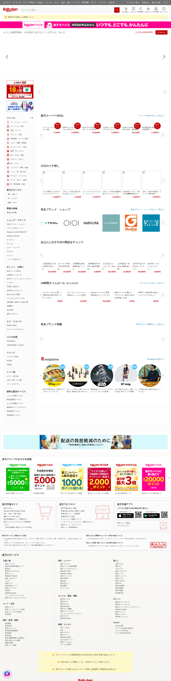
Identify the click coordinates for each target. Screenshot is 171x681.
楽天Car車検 (119, 609)
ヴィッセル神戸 (65, 668)
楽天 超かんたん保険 (12, 664)
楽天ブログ (64, 639)
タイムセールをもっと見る (151, 283)
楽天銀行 (8, 647)
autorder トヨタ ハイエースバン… (153, 266)
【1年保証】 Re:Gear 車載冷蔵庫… (123, 266)
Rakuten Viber (65, 642)
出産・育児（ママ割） (15, 380)
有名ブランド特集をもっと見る (149, 324)
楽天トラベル (65, 587)
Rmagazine (11, 341)
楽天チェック (120, 635)
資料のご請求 (79, 511)
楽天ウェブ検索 (65, 632)
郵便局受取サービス (14, 399)
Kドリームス (64, 611)
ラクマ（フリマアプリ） (16, 329)
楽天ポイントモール (122, 628)
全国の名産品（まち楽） (16, 345)
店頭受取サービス (13, 411)
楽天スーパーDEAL (14, 271)
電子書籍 (85, 2)
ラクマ (93, 2)
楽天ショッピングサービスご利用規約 (17, 522)
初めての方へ (8, 508)
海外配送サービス (13, 415)
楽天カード (9, 630)
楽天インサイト (121, 637)
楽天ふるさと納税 (13, 294)
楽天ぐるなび (120, 604)
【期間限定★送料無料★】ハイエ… (79, 266)
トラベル (48, 2)
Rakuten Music (65, 661)
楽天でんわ (64, 627)
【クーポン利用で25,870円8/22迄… (64, 266)
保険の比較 (9, 666)
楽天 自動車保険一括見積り (15, 661)
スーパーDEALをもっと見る (150, 116)
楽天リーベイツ (10, 611)
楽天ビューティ (121, 599)
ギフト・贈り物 (12, 376)
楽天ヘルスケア (121, 594)
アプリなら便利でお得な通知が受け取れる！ (133, 508)
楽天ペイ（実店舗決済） (69, 527)
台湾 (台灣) (119, 649)
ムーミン (10, 255)
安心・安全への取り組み (12, 514)
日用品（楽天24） (13, 286)
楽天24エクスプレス (14, 290)
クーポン (10, 283)
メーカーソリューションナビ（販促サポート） (77, 522)
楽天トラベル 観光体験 (68, 589)
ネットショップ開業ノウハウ (71, 519)
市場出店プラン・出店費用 (70, 514)
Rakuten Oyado (66, 597)
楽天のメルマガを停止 (24, 527)
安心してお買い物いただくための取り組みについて (104, 543)
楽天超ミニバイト (121, 640)
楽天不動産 (119, 614)
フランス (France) (121, 654)
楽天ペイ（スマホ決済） (14, 635)
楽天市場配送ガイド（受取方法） (16, 519)
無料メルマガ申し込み (12, 516)
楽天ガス (118, 589)
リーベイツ (102, 2)
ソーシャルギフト (13, 384)
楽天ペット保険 (10, 668)
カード (56, 2)
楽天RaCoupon (10, 616)
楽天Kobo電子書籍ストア (14, 589)
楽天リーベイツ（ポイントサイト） (20, 279)
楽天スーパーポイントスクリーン (127, 630)
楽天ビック (9, 597)
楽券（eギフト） (13, 314)
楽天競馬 (63, 609)
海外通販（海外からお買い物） (18, 302)
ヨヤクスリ (119, 592)
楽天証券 (8, 649)
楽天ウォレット (10, 651)
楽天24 (111, 2)
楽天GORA (64, 602)
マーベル (10, 244)
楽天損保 (8, 656)
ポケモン (10, 251)
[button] (134, 10)
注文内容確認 (10, 527)
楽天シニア (119, 597)
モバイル (6, 2)
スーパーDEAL (29, 2)
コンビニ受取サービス (15, 396)
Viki (61, 653)
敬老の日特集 (12, 212)
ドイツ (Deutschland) (123, 656)
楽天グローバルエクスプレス (15, 621)
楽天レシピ (119, 602)
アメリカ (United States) (124, 651)
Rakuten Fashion (13, 236)
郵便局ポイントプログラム (16, 407)
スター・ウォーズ (13, 248)
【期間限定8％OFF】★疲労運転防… (94, 266)
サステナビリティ (123, 526)
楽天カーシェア (65, 599)
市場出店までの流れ (68, 516)
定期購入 (10, 306)
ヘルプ (165, 2)
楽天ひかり (64, 625)
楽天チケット (65, 658)
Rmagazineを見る (154, 359)
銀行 (69, 2)
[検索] (117, 10)
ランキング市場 (12, 357)
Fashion (40, 2)
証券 (63, 2)
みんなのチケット (66, 663)
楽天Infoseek (65, 630)
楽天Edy (8, 637)
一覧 (31, 118)
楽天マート (9, 607)
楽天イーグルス (65, 665)
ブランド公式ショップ (15, 228)
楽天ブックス (10, 587)
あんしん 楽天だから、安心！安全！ (158, 545)
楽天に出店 (156, 2)
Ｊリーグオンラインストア (14, 619)
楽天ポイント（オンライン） (71, 525)
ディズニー (11, 240)
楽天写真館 (119, 611)
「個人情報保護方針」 (37, 545)
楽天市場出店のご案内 (69, 508)
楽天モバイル (65, 622)
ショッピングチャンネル (16, 298)
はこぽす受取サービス (15, 403)
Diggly (9, 364)
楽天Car (118, 607)
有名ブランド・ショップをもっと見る (146, 209)
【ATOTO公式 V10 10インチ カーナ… (138, 266)
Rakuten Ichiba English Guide (14, 511)
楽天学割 (10, 310)
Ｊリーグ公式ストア (14, 259)
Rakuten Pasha (121, 633)
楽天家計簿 (119, 616)
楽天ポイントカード (122, 625)
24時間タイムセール (14, 275)
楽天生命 (8, 659)
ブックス (76, 2)
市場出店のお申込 (67, 511)
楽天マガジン (65, 656)
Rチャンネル (64, 651)
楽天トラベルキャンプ (68, 592)
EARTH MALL (12, 325)
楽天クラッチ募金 (123, 523)
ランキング (16, 2)
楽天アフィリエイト (67, 634)
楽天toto (63, 604)
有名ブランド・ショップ (16, 224)
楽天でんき (119, 587)
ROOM (9, 361)
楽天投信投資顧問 (11, 654)
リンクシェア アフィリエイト (70, 637)
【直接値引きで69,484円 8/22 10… (49, 266)
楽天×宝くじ (64, 607)
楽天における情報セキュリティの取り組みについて (104, 535)
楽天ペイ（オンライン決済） (15, 633)
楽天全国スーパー (11, 609)
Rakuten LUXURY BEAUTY (17, 232)
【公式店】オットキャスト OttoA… (108, 266)
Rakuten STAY (65, 594)
